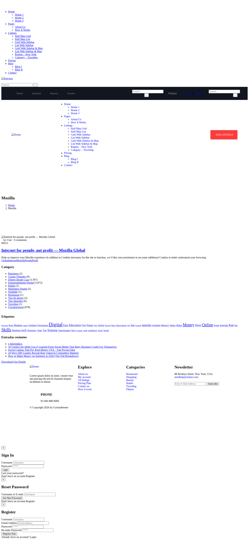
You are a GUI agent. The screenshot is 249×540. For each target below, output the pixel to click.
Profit (35, 260)
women (79, 330)
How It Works (22, 30)
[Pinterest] (148, 410)
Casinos (32, 325)
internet (13, 260)
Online (207, 324)
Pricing (12, 60)
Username (6, 462)
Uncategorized (16, 307)
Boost (11, 325)
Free (84, 325)
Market (172, 325)
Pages (11, 23)
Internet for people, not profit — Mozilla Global (43, 250)
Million (179, 325)
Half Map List (22, 39)
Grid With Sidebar (24, 42)
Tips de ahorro (16, 298)
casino (25, 325)
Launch (138, 325)
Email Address (9, 523)
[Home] (16, 134)
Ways (73, 330)
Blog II (19, 69)
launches (146, 325)
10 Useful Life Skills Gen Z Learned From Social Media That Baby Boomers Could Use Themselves (62, 346)
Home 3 (19, 20)
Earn (65, 325)
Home (11, 11)
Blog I (18, 66)
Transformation (64, 330)
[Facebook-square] (139, 410)
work (85, 330)
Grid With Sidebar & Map (29, 48)
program (224, 325)
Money (188, 324)
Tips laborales (15, 301)
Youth (106, 330)
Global (5, 260)
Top (45, 330)
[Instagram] (158, 410)
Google (108, 325)
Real (231, 325)
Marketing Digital (17, 288)
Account (4, 325)
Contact (12, 72)
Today (39, 330)
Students (16, 330)
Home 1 (19, 14)
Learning (156, 325)
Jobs (133, 325)
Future (90, 325)
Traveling (13, 304)
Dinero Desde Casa (18, 279)
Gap (95, 325)
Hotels (11, 285)
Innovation (121, 325)
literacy (165, 325)
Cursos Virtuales (17, 276)
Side (236, 325)
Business (18, 325)
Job (128, 325)
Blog (10, 63)
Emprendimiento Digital (21, 282)
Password (6, 466)
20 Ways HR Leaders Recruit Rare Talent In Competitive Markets (43, 353)
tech (24, 330)
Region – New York (25, 54)
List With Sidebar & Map (28, 51)
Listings (12, 33)
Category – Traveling (26, 57)
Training (52, 330)
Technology (32, 330)
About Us (20, 26)
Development (42, 325)
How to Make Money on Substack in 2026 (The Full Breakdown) (43, 356)
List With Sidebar (24, 45)
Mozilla (21, 260)
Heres (113, 325)
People (28, 260)
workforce (92, 330)
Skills (6, 329)
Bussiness (13, 273)
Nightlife (13, 291)
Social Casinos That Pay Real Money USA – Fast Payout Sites (41, 349)
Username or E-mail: (12, 494)
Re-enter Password (11, 530)
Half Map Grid (23, 36)
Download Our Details (13, 361)
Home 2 (19, 17)
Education (75, 325)
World (100, 330)
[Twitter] (130, 410)
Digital (56, 324)
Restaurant (13, 294)
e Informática (15, 343)
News (198, 325)
